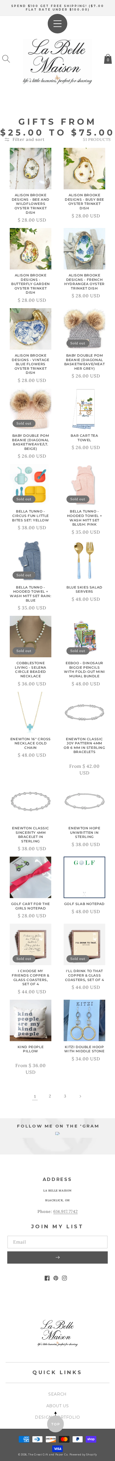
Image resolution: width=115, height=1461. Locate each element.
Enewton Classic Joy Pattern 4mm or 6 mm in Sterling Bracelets (84, 745)
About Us (57, 1405)
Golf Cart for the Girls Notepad (30, 906)
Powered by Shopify (83, 1454)
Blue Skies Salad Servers (84, 589)
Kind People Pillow (31, 1049)
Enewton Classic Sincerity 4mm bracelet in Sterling (30, 834)
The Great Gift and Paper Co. (48, 1454)
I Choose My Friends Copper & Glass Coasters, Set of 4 (30, 977)
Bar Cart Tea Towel (84, 437)
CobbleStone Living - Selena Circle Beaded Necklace (30, 669)
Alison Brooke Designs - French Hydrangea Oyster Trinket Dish (84, 281)
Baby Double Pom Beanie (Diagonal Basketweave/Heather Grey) (84, 362)
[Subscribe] (57, 1257)
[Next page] (80, 1096)
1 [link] (35, 1096)
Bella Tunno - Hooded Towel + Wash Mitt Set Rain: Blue (30, 593)
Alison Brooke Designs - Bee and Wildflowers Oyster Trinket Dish (30, 203)
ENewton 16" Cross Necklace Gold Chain (30, 743)
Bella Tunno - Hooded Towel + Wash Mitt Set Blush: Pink (84, 517)
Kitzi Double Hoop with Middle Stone (84, 1049)
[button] (6, 59)
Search (57, 1394)
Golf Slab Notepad (84, 904)
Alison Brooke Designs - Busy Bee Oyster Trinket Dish (84, 201)
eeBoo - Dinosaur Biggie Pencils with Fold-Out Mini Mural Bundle (84, 669)
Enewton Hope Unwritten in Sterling (84, 832)
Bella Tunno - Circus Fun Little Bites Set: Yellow (30, 515)
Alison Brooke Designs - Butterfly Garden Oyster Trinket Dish (30, 284)
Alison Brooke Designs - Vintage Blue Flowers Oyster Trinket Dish (30, 364)
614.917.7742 (65, 1211)
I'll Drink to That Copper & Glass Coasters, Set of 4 (84, 975)
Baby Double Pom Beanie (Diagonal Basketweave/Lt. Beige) (30, 442)
